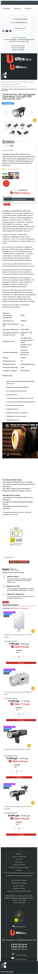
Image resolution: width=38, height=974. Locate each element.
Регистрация (9, 971)
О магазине (6, 8)
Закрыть (6, 204)
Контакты (28, 8)
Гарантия (17, 8)
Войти (3, 971)
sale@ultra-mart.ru (19, 28)
